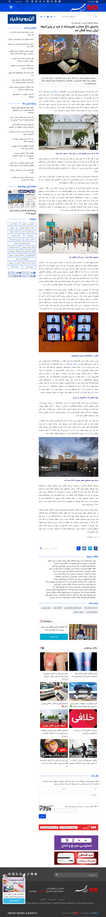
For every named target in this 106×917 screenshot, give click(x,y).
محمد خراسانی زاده (90, 608)
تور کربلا (30, 235)
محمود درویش (78, 612)
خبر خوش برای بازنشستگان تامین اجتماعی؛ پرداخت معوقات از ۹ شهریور (21, 125)
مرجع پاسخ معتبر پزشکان (22, 243)
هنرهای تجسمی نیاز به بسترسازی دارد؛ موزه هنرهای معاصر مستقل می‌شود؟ (71, 592)
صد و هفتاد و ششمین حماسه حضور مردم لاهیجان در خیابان (21, 88)
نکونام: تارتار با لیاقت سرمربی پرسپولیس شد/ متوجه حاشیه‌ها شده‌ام (23, 155)
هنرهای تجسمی (92, 612)
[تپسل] (41, 621)
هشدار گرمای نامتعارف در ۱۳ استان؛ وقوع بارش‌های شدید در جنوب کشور (22, 164)
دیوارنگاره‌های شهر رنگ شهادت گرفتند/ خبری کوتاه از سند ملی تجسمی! (72, 597)
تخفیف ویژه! (14, 900)
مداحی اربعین (29, 239)
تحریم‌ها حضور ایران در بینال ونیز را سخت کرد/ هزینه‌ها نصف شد (74, 587)
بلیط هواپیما (31, 255)
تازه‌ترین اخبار (30, 28)
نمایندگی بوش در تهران (16, 255)
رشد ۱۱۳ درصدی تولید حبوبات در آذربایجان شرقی (23, 140)
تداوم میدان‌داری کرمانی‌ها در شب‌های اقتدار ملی (21, 45)
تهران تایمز (29, 267)
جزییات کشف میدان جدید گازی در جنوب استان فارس (22, 178)
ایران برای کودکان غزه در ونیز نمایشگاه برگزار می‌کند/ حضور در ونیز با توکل (72, 561)
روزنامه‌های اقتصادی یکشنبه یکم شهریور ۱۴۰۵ (23, 212)
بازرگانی (42, 899)
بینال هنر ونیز (46, 608)
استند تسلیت (15, 235)
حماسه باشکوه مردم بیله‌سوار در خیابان (21, 39)
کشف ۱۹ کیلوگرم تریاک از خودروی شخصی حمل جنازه (23, 147)
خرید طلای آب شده (28, 231)
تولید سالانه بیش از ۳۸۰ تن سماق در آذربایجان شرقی (21, 133)
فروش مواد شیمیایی (28, 247)
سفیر (12, 228)
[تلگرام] (35, 874)
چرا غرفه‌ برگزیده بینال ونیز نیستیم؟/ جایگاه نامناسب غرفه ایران (75, 584)
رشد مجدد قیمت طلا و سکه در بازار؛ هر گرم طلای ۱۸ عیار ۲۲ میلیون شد (22, 118)
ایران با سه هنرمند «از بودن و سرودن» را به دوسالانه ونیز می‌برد (75, 574)
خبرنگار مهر (55, 91)
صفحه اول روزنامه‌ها (27, 186)
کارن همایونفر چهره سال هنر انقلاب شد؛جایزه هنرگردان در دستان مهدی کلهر (70, 595)
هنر (96, 17)
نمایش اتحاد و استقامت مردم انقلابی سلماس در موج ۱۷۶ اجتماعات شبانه (21, 52)
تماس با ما (52, 899)
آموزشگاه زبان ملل (22, 259)
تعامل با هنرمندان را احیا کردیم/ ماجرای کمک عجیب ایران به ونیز (74, 571)
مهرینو (11, 263)
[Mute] (75, 637)
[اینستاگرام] (28, 874)
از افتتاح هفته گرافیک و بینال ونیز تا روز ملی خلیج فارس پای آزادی (74, 566)
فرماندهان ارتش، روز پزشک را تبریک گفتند (22, 171)
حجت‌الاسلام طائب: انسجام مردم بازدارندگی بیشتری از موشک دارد (23, 81)
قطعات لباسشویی (29, 251)
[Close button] (24, 875)
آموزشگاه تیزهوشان (15, 251)
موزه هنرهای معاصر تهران (73, 608)
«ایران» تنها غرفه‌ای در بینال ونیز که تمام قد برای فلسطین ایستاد (75, 579)
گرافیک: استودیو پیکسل (68, 913)
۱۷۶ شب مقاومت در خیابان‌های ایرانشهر (23, 95)
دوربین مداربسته (15, 239)
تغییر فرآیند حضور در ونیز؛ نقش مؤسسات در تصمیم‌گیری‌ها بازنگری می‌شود (71, 589)
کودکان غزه (57, 608)
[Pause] (71, 637)
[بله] (32, 874)
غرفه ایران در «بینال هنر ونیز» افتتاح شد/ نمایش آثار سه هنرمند (75, 563)
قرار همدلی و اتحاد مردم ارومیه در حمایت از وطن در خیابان (22, 59)
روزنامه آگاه (15, 267)
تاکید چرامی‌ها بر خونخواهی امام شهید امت (21, 74)
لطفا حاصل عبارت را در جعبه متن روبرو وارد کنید (81, 806)
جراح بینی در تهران (28, 224)
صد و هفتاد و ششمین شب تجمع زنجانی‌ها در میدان (22, 66)
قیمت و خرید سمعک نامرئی (25, 263)
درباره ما (61, 899)
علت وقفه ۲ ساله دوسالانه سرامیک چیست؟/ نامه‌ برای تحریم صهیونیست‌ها (71, 582)
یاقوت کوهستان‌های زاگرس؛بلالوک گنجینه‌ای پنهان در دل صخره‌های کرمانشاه (22, 110)
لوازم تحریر (13, 224)
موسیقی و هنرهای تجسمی (84, 17)
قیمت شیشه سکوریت (26, 228)
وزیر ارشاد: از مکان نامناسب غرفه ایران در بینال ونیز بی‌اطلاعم (75, 576)
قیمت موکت (13, 231)
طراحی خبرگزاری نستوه (87, 913)
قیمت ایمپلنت (13, 247)
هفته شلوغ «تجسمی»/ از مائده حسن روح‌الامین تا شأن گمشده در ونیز (72, 568)
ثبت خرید (54, 636)
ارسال (42, 816)
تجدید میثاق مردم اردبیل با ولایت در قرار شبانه (21, 33)
